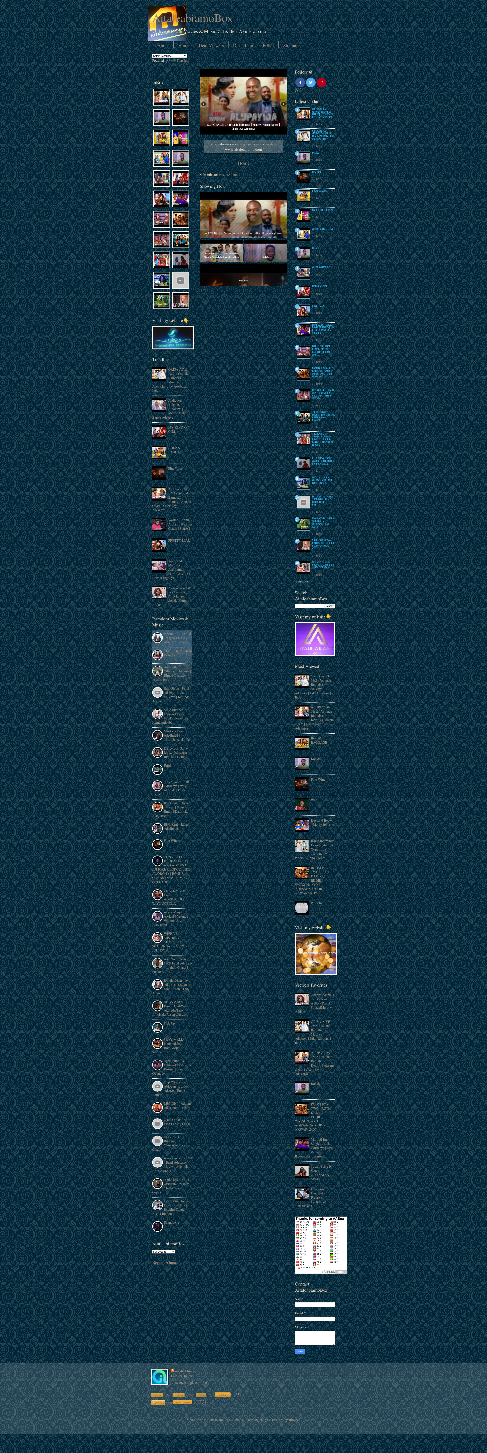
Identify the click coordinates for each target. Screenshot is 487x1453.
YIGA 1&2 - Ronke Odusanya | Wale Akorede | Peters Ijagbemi (171, 787)
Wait (314, 800)
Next (283, 104)
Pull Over (317, 903)
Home (183, 45)
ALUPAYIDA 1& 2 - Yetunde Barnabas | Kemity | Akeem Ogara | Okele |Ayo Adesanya (171, 499)
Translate (183, 60)
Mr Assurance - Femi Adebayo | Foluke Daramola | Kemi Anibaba (170, 716)
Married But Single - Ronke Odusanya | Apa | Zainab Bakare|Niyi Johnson (323, 328)
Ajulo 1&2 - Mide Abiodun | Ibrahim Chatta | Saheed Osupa (170, 1185)
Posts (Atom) (228, 174)
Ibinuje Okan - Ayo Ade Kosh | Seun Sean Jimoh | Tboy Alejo (171, 986)
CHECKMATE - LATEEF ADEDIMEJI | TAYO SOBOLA (169, 896)
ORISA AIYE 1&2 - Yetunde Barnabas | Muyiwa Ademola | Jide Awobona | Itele (170, 379)
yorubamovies (183, 1402)
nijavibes (159, 1402)
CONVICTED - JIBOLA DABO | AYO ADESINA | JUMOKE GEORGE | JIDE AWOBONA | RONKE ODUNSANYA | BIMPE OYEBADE (171, 869)
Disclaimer (243, 45)
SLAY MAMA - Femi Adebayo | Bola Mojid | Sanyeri (169, 1045)
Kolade (315, 152)
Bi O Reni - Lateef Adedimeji (177, 826)
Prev (203, 104)
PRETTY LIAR (179, 540)
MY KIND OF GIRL (178, 429)
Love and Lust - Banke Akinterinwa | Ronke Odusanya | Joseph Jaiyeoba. (323, 394)
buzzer (158, 1395)
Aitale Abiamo (185, 1371)
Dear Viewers (211, 45)
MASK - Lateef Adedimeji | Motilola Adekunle (177, 735)
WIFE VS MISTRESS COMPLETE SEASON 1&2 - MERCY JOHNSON (170, 941)
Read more (317, 124)
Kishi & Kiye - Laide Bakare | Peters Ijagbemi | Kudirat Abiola (321, 350)
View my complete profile (189, 1382)
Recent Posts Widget (302, 582)
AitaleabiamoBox (192, 17)
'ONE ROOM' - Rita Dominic (178, 652)
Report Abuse (164, 1262)
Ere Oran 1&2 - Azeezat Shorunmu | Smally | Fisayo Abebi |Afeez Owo (323, 500)
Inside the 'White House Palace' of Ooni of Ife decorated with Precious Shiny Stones (314, 849)
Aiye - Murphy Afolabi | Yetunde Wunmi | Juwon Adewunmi (170, 918)
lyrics (201, 1395)
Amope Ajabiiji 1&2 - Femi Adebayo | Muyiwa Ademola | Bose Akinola (172, 1164)
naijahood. (223, 1395)
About (163, 45)
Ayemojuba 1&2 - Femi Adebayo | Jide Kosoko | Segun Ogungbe (172, 1067)
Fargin (168, 765)
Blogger (294, 1419)
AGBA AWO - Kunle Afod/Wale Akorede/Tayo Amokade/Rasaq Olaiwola (170, 1007)
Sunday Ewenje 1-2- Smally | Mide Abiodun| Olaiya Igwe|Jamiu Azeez (323, 544)
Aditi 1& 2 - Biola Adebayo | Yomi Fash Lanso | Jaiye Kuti (322, 480)
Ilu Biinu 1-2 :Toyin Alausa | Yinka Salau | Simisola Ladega (323, 461)
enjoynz (264, 1419)
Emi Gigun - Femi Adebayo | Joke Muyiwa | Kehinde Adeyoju (170, 694)
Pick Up (169, 1023)
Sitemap (290, 45)
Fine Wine (175, 468)
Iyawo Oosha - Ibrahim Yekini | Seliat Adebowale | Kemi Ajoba (323, 522)
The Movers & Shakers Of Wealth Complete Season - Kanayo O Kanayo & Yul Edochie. (323, 439)
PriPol (268, 45)
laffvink (179, 1395)
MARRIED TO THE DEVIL (322, 209)
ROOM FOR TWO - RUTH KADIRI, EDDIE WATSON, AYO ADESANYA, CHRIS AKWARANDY (323, 372)
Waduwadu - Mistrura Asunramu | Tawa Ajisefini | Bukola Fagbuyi (171, 569)
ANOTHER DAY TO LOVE (322, 229)
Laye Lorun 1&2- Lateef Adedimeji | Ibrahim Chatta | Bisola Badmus (170, 1207)
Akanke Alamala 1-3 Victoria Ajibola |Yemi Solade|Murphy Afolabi (171, 596)
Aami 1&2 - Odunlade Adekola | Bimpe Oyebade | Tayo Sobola (171, 673)
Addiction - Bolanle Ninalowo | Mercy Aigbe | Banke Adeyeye (170, 408)
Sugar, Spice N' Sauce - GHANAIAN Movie (321, 1172)
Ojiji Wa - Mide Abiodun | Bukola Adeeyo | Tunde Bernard (170, 1088)
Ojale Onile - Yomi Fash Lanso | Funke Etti (177, 1123)
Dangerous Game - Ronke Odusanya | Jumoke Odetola (177, 752)
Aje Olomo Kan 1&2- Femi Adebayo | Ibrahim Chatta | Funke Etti (172, 965)
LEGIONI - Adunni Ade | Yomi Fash (177, 1105)
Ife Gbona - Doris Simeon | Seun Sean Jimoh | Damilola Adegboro (171, 809)
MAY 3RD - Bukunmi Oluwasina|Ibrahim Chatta (171, 1143)
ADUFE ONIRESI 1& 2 (321, 267)
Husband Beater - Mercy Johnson (322, 822)
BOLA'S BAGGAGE (176, 449)
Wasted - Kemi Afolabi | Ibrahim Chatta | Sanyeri (180, 523)
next (204, 290)
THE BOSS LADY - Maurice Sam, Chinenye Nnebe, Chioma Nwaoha (323, 416)
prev (201, 290)
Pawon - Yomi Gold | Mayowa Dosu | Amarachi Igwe (177, 637)
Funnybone (171, 1222)
